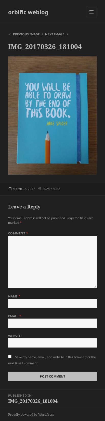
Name (14, 296)
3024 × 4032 (51, 189)
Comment (18, 233)
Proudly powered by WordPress (31, 414)
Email (14, 316)
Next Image (54, 34)
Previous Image (26, 34)
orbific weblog (28, 12)
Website (15, 336)
